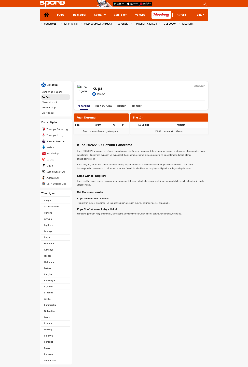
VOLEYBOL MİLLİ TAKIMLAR (98, 24)
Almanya (48, 249)
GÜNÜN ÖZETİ (51, 24)
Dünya (47, 200)
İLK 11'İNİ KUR (71, 24)
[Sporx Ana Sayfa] (68, 4)
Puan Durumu (104, 105)
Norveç (48, 329)
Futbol (61, 14)
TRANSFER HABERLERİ (145, 24)
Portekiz (48, 342)
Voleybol (140, 14)
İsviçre (47, 268)
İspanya (48, 231)
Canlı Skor (120, 14)
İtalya (47, 237)
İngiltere (48, 225)
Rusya (47, 348)
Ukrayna (48, 354)
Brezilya (48, 292)
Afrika (47, 299)
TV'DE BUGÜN (169, 24)
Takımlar (136, 105)
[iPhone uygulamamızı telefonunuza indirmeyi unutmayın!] (132, 4)
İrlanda (48, 323)
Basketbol (79, 14)
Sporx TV (100, 14)
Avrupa (48, 219)
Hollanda (49, 243)
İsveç (47, 317)
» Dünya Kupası (51, 206)
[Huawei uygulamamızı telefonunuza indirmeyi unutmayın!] (145, 4)
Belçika (48, 274)
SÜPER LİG (123, 24)
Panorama (83, 105)
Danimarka (50, 305)
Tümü (198, 14)
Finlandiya (49, 311)
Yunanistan (50, 360)
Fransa (47, 256)
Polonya (48, 336)
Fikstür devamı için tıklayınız (169, 131)
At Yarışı (182, 14)
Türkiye (48, 213)
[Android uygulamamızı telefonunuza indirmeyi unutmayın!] (119, 4)
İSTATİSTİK (187, 24)
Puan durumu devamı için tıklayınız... (101, 131)
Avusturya (49, 280)
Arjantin (48, 286)
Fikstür (121, 105)
